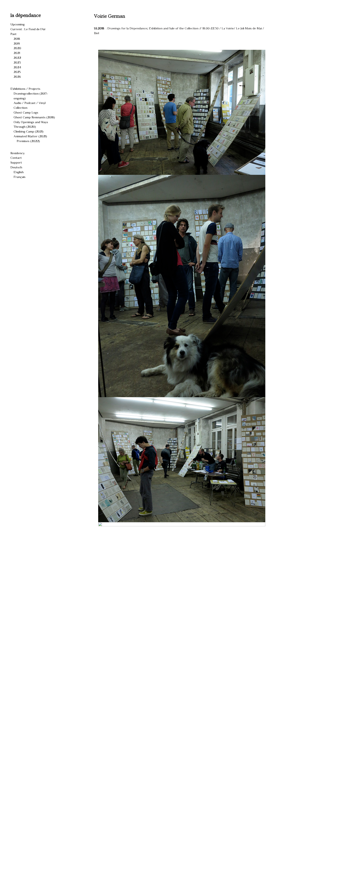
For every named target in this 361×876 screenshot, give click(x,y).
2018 (17, 38)
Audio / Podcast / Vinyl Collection (30, 105)
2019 (17, 43)
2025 (17, 72)
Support (16, 162)
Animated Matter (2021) (30, 136)
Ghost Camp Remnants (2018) (34, 117)
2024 (17, 67)
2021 (17, 53)
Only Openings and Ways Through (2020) (31, 124)
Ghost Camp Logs (26, 112)
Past (13, 34)
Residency (17, 153)
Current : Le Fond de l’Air (28, 29)
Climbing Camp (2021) (28, 131)
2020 (17, 48)
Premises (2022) (28, 141)
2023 (17, 62)
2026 (17, 76)
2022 (17, 57)
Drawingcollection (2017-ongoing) (31, 96)
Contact (16, 157)
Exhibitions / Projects (25, 88)
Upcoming (17, 24)
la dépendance (25, 15)
